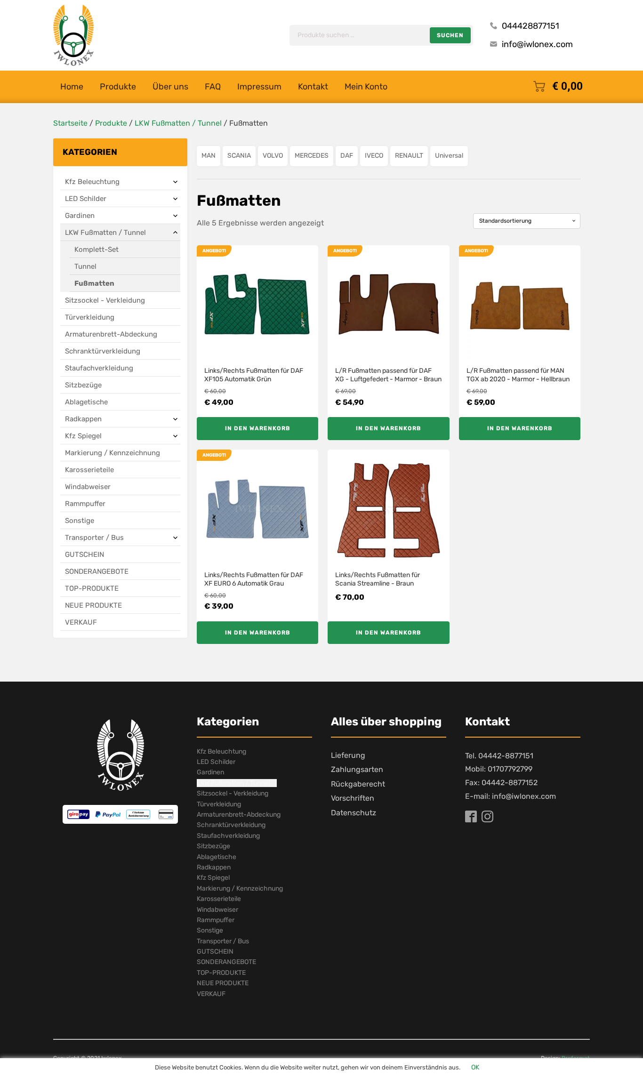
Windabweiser (88, 486)
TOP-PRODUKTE (92, 588)
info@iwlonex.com (537, 44)
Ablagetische (86, 402)
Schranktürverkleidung (102, 351)
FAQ (213, 86)
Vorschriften (352, 798)
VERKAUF (81, 622)
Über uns (170, 86)
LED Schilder (85, 198)
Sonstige (79, 520)
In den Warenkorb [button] (257, 428)
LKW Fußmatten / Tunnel (178, 123)
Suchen (450, 35)
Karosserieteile (89, 470)
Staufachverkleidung (99, 368)
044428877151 (530, 26)
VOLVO (273, 156)
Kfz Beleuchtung (92, 181)
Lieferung (348, 755)
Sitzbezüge (83, 385)
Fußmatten (94, 283)
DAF (346, 156)
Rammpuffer (85, 503)
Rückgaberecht (358, 784)
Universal (449, 156)
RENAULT (409, 156)
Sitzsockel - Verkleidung (105, 300)
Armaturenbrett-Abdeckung (111, 334)
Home (71, 86)
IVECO (374, 156)
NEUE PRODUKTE (93, 605)
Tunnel (85, 266)
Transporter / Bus (94, 537)
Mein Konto (366, 86)
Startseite (70, 123)
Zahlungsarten (357, 769)
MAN (208, 156)
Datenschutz (353, 812)
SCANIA (239, 156)
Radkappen (83, 419)
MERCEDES (312, 156)
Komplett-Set (96, 249)
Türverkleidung (89, 317)
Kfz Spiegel (83, 436)
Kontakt (313, 86)
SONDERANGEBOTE (97, 571)
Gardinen (80, 215)
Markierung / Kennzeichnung (112, 453)
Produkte (118, 86)
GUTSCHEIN (84, 554)
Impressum (259, 86)
